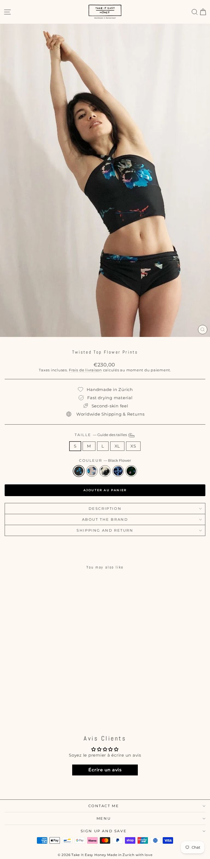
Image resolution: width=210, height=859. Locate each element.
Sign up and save (104, 831)
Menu (104, 818)
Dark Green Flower (131, 471)
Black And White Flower (105, 471)
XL (117, 446)
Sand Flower (91, 471)
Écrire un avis (105, 769)
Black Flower (78, 471)
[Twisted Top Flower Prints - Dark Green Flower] (56, 710)
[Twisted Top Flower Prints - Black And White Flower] (43, 710)
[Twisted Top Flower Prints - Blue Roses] (50, 710)
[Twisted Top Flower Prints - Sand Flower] (37, 710)
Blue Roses (118, 471)
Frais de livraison (85, 370)
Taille (101, 435)
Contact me (103, 806)
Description (105, 508)
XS (133, 446)
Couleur (105, 460)
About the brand (105, 519)
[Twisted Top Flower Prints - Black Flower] (31, 710)
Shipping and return (105, 530)
